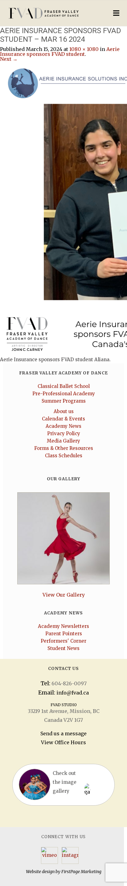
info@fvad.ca (72, 693)
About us (64, 411)
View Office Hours (63, 742)
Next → (9, 59)
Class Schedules (63, 455)
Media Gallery (63, 441)
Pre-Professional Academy (63, 394)
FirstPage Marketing (81, 871)
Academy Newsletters (63, 626)
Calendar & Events (63, 419)
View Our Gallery (64, 595)
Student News (63, 648)
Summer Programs (64, 401)
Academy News (63, 426)
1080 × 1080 (84, 49)
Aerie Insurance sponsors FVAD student (60, 51)
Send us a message (63, 733)
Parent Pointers (63, 633)
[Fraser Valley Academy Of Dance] (49, 13)
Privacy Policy (63, 433)
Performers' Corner (63, 641)
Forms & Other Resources (63, 448)
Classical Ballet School (64, 386)
